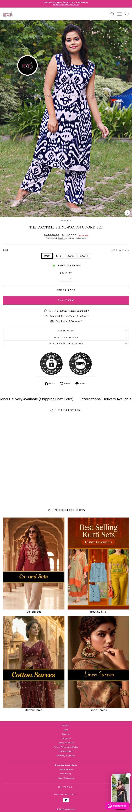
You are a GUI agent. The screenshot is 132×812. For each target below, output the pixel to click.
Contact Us (66, 738)
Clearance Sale (66, 769)
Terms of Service (66, 743)
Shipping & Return (66, 337)
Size (66, 250)
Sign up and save (65, 794)
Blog (66, 730)
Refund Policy (66, 751)
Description (66, 331)
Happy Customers (66, 778)
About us (66, 734)
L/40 (58, 256)
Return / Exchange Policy (66, 344)
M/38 (47, 256)
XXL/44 (84, 256)
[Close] (128, 775)
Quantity (66, 273)
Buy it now (66, 300)
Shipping (61, 238)
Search (66, 725)
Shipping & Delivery (66, 756)
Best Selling (66, 774)
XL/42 (71, 256)
